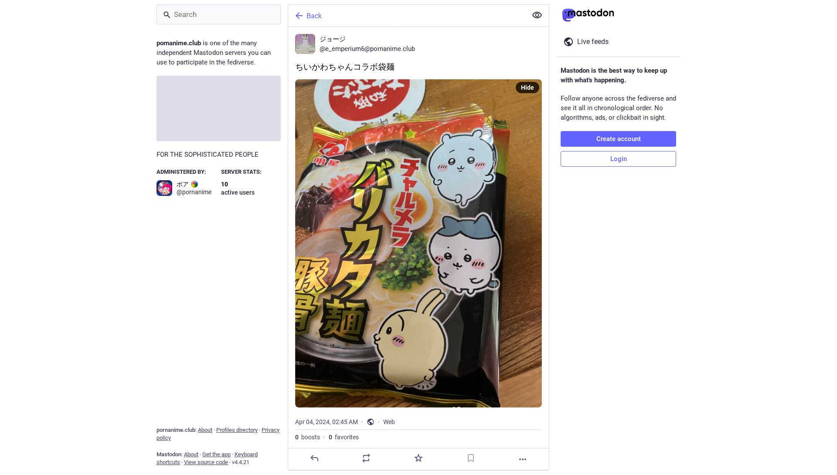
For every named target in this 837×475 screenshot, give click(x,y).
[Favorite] (418, 458)
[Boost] (366, 458)
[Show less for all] (537, 15)
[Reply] (314, 458)
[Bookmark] (471, 458)
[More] (522, 459)
